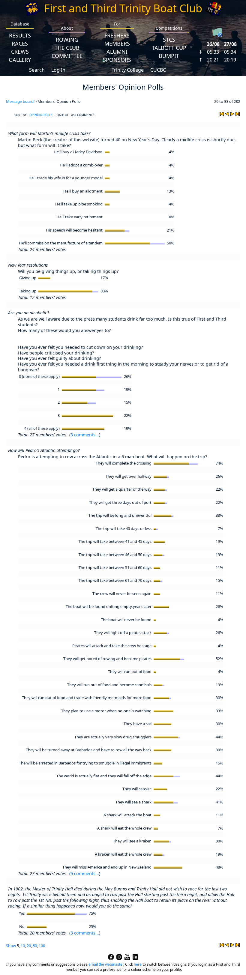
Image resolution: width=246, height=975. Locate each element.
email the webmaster (105, 964)
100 (42, 945)
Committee (67, 55)
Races (20, 43)
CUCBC (158, 70)
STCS (169, 39)
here (138, 964)
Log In (58, 70)
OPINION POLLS (40, 115)
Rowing (67, 39)
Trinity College (128, 70)
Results (20, 35)
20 (29, 945)
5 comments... (84, 873)
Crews (20, 51)
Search (37, 70)
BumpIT (169, 55)
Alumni (117, 51)
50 (35, 945)
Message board (20, 101)
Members (117, 43)
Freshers (117, 35)
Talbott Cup (169, 47)
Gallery (20, 59)
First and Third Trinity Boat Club (123, 8)
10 (23, 945)
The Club (67, 47)
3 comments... (84, 435)
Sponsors (117, 59)
